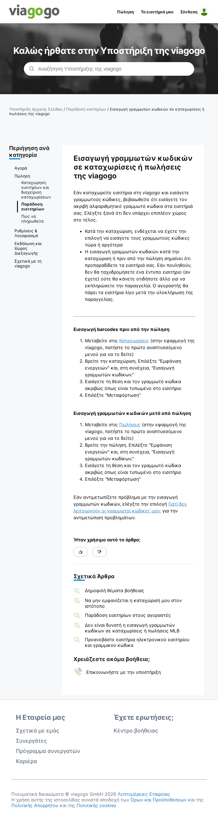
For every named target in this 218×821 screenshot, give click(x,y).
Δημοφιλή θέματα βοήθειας (114, 590)
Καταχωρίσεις (134, 340)
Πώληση (125, 11)
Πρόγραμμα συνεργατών (48, 751)
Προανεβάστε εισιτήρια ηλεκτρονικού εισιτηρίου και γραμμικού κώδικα (137, 642)
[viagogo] (34, 12)
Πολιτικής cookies (96, 805)
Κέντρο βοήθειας (136, 730)
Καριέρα (26, 761)
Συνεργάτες (31, 740)
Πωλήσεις (130, 424)
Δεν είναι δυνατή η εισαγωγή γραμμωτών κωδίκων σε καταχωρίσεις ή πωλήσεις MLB (132, 628)
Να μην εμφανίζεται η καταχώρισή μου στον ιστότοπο (133, 603)
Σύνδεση (189, 11)
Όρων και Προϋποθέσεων (158, 800)
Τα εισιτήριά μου (157, 11)
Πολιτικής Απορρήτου (34, 805)
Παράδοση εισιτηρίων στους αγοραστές (128, 615)
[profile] (203, 11)
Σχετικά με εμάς (37, 730)
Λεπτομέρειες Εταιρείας (144, 794)
